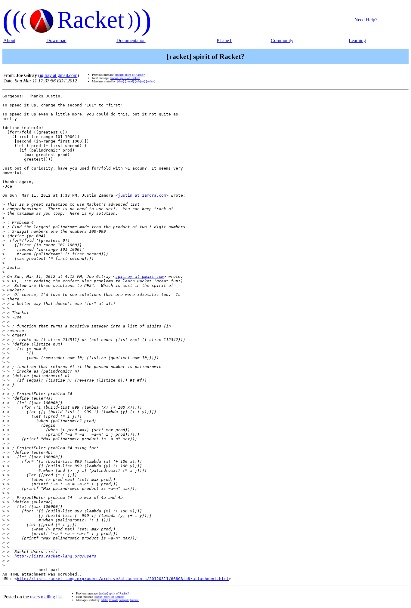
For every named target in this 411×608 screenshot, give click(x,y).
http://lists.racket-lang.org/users (55, 556)
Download (56, 40)
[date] (120, 81)
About (9, 40)
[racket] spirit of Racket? (130, 74)
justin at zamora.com (142, 195)
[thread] (129, 81)
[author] (150, 81)
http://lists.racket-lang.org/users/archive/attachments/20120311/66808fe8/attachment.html (123, 578)
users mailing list (46, 596)
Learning (357, 40)
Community (282, 40)
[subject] (140, 81)
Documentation (131, 40)
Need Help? (365, 19)
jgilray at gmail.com (58, 75)
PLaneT (224, 40)
